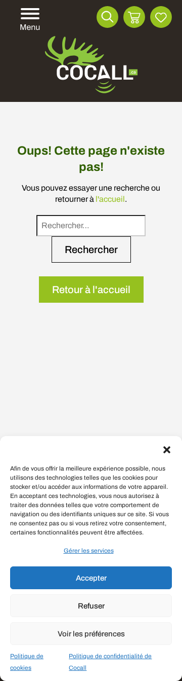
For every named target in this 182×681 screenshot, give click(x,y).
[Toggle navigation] (28, 19)
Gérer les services (89, 550)
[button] (167, 449)
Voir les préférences (91, 634)
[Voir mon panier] (134, 17)
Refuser (91, 606)
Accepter (91, 578)
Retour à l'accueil (91, 289)
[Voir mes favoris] (161, 17)
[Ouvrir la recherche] (107, 17)
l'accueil (110, 199)
